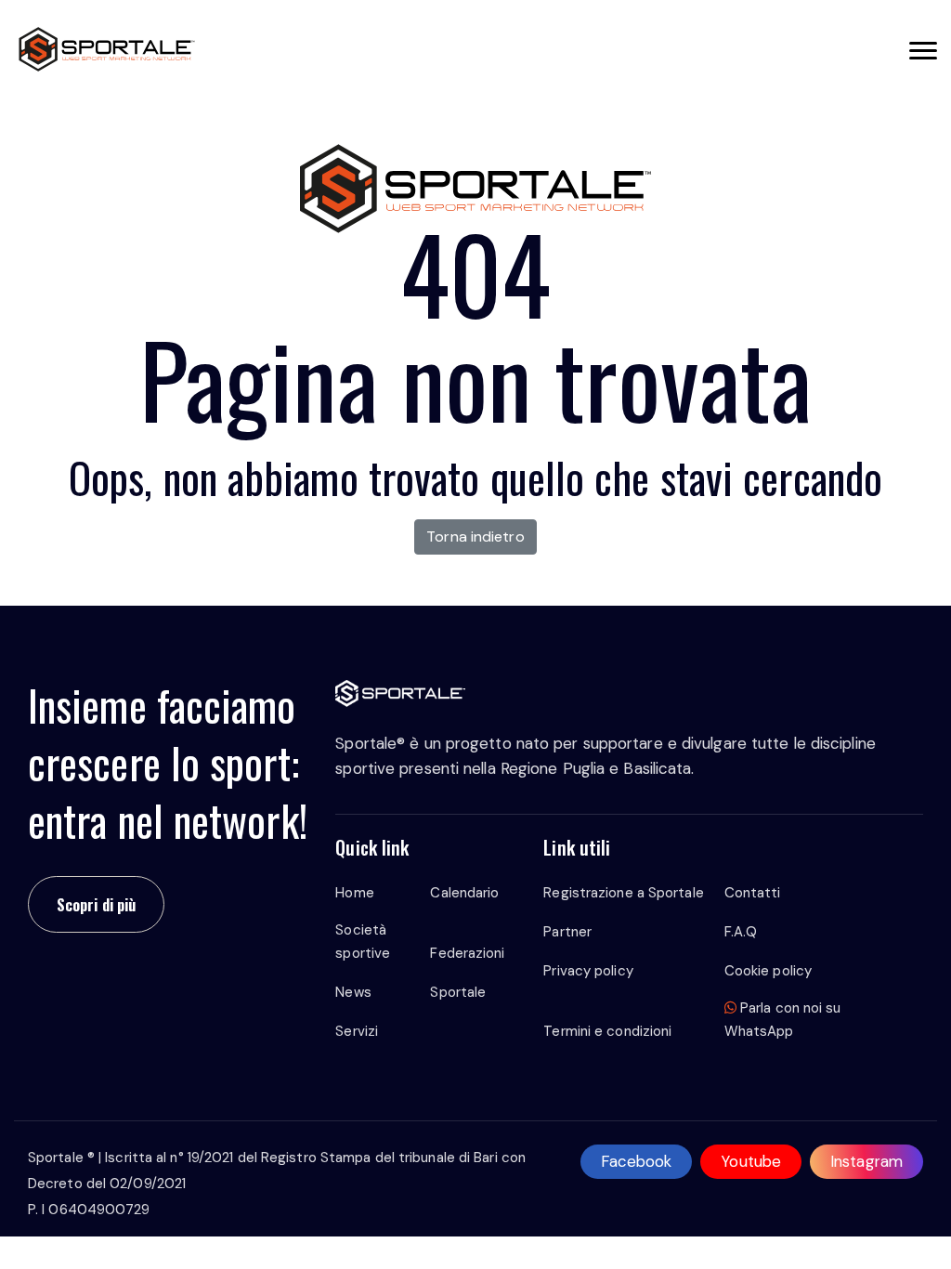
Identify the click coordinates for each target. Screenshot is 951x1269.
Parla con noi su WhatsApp (782, 1019)
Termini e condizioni (607, 1031)
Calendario (464, 892)
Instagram (866, 1161)
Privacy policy (587, 971)
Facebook (636, 1161)
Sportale (458, 992)
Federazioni (467, 953)
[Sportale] (107, 49)
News (353, 992)
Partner (567, 931)
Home (354, 892)
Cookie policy (768, 971)
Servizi (356, 1031)
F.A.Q (741, 931)
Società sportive (362, 941)
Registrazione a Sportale (623, 892)
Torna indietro (475, 536)
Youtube (751, 1161)
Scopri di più (96, 904)
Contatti (752, 892)
